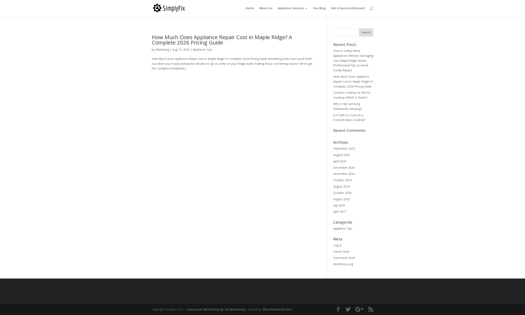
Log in (337, 245)
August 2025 (341, 155)
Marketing (162, 49)
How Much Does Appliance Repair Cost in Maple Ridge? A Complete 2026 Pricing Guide (222, 39)
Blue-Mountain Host (277, 309)
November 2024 (344, 174)
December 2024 (344, 167)
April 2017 (339, 212)
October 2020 (342, 193)
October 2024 (342, 180)
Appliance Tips (202, 49)
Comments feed (344, 258)
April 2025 (339, 161)
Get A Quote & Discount (348, 8)
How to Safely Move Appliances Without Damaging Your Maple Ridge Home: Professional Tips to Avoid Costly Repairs (353, 60)
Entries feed (341, 252)
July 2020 (339, 205)
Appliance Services (291, 8)
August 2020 (341, 199)
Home (249, 8)
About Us (265, 8)
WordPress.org (343, 264)
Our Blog (319, 8)
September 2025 (344, 148)
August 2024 (341, 186)
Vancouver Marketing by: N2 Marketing (216, 309)
